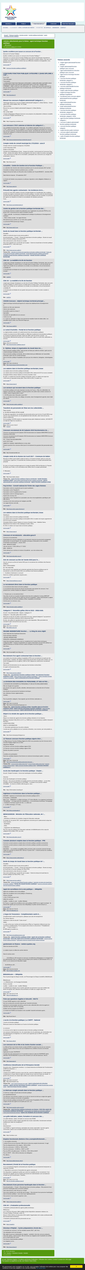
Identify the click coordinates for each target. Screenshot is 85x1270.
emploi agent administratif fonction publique (70, 63)
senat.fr (8, 426)
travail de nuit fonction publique (45, 884)
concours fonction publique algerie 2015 (36, 763)
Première (9, 1253)
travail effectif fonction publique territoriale (37, 253)
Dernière (26, 1253)
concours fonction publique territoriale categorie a (68, 79)
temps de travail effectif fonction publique (22, 882)
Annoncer (55, 27)
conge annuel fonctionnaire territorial (11, 1112)
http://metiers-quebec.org (13, 970)
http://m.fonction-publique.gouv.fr (15, 1181)
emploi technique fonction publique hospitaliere (67, 93)
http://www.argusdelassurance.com (15, 935)
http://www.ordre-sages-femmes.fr (15, 509)
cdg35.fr (9, 277)
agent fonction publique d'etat (41, 482)
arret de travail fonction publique (11, 885)
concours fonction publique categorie (68, 127)
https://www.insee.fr (11, 384)
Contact (63, 27)
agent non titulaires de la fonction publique (35, 1112)
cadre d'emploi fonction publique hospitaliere (25, 676)
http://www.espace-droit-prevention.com (17, 365)
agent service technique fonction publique (27, 708)
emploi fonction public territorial (69, 130)
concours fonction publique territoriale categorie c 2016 (68, 115)
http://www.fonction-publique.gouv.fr (15, 344)
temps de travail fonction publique (25, 884)
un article (47, 27)
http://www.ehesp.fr (12, 1247)
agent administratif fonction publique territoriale (68, 103)
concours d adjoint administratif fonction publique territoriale (69, 123)
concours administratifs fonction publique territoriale (69, 87)
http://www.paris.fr (11, 1061)
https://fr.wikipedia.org (12, 910)
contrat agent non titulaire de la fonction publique (37, 1111)
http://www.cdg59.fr (12, 326)
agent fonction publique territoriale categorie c (70, 119)
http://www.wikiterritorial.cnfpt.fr (15, 1160)
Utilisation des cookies (45, 1259)
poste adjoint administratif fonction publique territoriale (28, 480)
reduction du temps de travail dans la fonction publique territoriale (28, 252)
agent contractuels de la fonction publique (27, 678)
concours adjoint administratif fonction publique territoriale (68, 133)
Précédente (15, 1253)
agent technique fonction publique (17, 1086)
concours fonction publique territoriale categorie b (68, 111)
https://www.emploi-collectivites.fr (15, 857)
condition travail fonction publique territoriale (16, 255)
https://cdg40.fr (10, 1224)
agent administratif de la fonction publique (34, 710)
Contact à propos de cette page (62, 1259)
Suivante (20, 1253)
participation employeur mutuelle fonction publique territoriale (30, 940)
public (23, 23)
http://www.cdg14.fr (12, 186)
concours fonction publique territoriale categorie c (68, 83)
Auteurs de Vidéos (28, 27)
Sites (20, 27)
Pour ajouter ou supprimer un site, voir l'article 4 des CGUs (19, 1261)
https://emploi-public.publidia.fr (15, 404)
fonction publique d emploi (68, 24)
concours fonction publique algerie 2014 (19, 763)
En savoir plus (41, 1268)
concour (53, 23)
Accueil (5, 27)
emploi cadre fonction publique (69, 90)
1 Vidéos (13, 47)
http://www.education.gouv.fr (14, 556)
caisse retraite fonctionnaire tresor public (19, 1083)
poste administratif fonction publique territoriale (68, 107)
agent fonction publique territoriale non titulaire (24, 1109)
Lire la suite (6, 64)
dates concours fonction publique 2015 (26, 765)
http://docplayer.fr (11, 95)
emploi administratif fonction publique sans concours (68, 67)
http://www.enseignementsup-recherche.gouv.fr (19, 139)
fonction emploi (39, 24)
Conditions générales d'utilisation (28, 1259)
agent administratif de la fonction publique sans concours (69, 71)
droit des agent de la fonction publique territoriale (27, 938)
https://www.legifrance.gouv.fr (14, 580)
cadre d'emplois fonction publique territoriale (70, 137)
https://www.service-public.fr (13, 250)
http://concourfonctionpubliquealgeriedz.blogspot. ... (20, 762)
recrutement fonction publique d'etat (23, 675)
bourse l (9, 23)
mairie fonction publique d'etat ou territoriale (24, 479)
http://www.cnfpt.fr (11, 1041)
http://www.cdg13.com (12, 227)
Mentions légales (12, 1259)
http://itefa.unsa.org (11, 627)
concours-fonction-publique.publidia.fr (16, 68)
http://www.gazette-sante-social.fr (15, 1107)
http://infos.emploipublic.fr (13, 810)
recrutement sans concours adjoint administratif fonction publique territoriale (70, 98)
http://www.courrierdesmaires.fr (14, 205)
